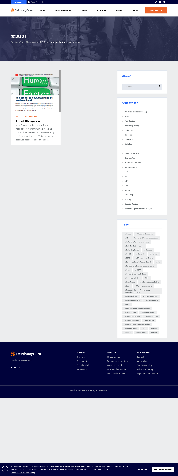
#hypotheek (130, 282)
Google (128, 332)
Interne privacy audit (116, 369)
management (131, 167)
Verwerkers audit (114, 365)
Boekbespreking (132, 125)
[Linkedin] (164, 2)
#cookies (148, 250)
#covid (128, 254)
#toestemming (152, 316)
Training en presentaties (118, 361)
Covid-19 (129, 139)
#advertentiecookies (144, 234)
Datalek (128, 144)
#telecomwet (130, 312)
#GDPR (138, 270)
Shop (135, 10)
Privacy (128, 199)
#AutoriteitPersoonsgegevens (146, 238)
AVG (17, 117)
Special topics (131, 204)
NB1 (126, 172)
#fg (158, 262)
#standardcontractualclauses (137, 308)
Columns (129, 130)
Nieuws (128, 190)
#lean (127, 286)
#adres (128, 234)
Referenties (82, 369)
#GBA (127, 270)
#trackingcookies (132, 320)
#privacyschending (132, 300)
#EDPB (127, 258)
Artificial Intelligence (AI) (136, 112)
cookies (128, 135)
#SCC (127, 304)
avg (144, 328)
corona (154, 328)
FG (21, 117)
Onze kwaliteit (83, 365)
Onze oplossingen (63, 10)
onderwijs (129, 195)
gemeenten (130, 158)
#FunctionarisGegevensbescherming (139, 266)
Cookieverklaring (144, 365)
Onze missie (82, 361)
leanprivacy (141, 332)
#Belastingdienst (132, 250)
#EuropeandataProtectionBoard (138, 262)
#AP (126, 238)
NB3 (126, 176)
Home (43, 10)
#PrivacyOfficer (131, 296)
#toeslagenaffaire (132, 316)
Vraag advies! (143, 361)
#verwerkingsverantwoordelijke (137, 324)
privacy (154, 332)
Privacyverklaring (145, 369)
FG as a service (113, 357)
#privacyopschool (150, 296)
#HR (146, 278)
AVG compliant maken (117, 373)
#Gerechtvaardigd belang (135, 274)
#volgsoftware (131, 328)
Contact (119, 10)
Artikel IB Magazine (28, 121)
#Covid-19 (140, 254)
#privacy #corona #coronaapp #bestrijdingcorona (137, 291)
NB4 (126, 181)
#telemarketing (147, 312)
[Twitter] (156, 2)
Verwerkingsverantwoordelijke (138, 208)
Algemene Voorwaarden (147, 373)
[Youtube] (160, 2)
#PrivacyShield (152, 300)
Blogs (84, 10)
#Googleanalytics (132, 278)
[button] (156, 10)
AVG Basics (130, 121)
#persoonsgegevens (143, 286)
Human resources (30, 117)
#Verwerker (149, 320)
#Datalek (154, 254)
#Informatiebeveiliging (149, 282)
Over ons (101, 10)
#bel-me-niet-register (134, 246)
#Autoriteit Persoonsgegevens (137, 242)
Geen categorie (132, 153)
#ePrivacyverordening (144, 258)
